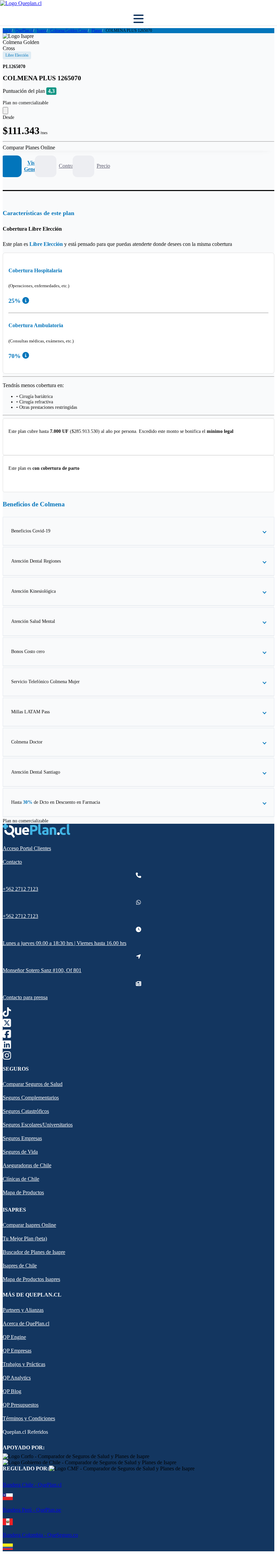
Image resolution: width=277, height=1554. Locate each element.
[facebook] (7, 1035)
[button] (138, 531)
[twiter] (7, 1024)
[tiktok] (7, 1013)
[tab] (21, 166)
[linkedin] (7, 1046)
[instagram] (7, 1057)
